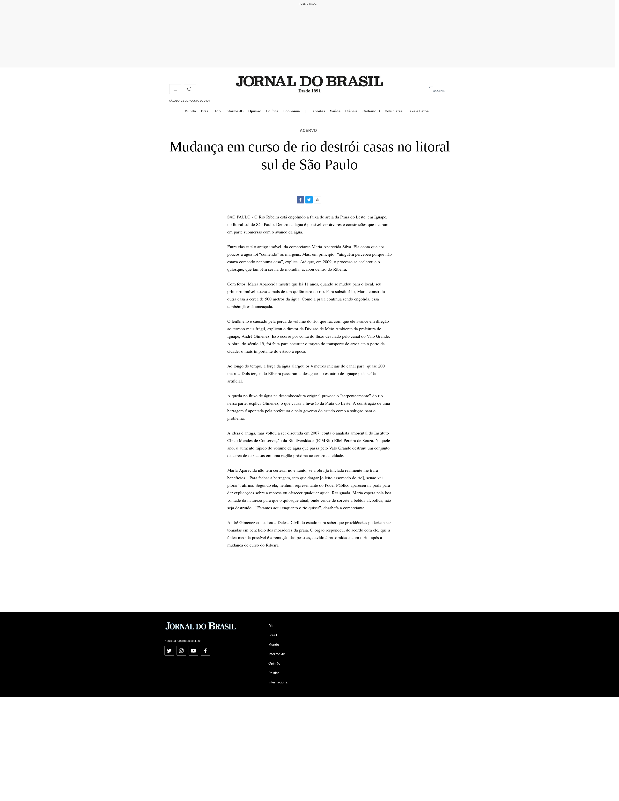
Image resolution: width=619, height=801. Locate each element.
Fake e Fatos (418, 111)
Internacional (278, 682)
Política (272, 111)
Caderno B (371, 111)
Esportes (317, 111)
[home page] (309, 81)
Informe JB (234, 111)
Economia (291, 111)
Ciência (351, 111)
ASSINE (439, 91)
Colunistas (394, 111)
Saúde (335, 111)
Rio (218, 111)
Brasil (205, 111)
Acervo (308, 130)
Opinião (254, 111)
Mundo (190, 111)
